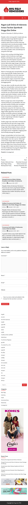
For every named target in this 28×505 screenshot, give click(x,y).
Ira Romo (20, 33)
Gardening (3, 395)
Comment (4, 255)
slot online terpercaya (5, 319)
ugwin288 (3, 324)
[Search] (25, 18)
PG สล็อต (3, 352)
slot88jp (2, 357)
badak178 (3, 327)
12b (1, 373)
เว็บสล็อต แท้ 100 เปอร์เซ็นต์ (7, 334)
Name (3, 275)
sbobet (2, 329)
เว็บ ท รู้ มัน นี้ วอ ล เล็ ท (6, 345)
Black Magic (3, 392)
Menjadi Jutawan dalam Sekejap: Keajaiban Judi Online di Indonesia (12, 180)
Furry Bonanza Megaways (6, 339)
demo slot (3, 365)
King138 (2, 314)
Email (3, 282)
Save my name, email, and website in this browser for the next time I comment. (13, 298)
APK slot (2, 380)
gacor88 (2, 342)
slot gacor (3, 355)
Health (2, 397)
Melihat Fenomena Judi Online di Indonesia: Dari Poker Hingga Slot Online (14, 204)
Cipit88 (2, 322)
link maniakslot (4, 362)
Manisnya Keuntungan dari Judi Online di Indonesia (11, 459)
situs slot (3, 317)
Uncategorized (10, 152)
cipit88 (2, 332)
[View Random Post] (22, 18)
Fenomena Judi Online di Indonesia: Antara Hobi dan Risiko (12, 228)
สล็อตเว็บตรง (3, 337)
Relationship (3, 402)
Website (3, 290)
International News (5, 400)
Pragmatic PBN (17, 503)
